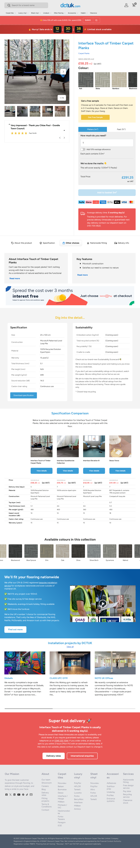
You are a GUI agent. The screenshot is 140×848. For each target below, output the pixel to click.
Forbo (77, 796)
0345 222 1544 (61, 740)
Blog (44, 789)
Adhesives (111, 783)
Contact (45, 810)
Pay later (127, 791)
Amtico (77, 809)
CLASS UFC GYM (59, 678)
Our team (46, 779)
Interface (78, 802)
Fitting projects (45, 799)
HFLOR (77, 786)
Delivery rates (53, 755)
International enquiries (82, 755)
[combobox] (26, 5)
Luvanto (78, 793)
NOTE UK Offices (104, 678)
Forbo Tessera (61, 817)
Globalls (8, 678)
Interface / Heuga (63, 797)
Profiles (110, 795)
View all (70, 646)
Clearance (93, 13)
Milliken (61, 802)
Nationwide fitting (128, 781)
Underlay (111, 792)
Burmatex (62, 789)
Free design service (128, 786)
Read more (15, 278)
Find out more (15, 629)
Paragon (61, 822)
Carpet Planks (83, 53)
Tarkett (77, 789)
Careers (45, 786)
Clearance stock (127, 801)
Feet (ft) (121, 129)
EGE (60, 825)
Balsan (61, 786)
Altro (92, 789)
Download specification (24, 395)
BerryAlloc (78, 799)
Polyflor (77, 783)
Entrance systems (111, 799)
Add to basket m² (107, 192)
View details (42, 471)
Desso (60, 793)
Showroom (47, 783)
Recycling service (127, 795)
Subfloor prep (111, 787)
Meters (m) (92, 129)
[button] (134, 5)
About (45, 773)
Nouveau (62, 783)
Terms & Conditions (47, 805)
